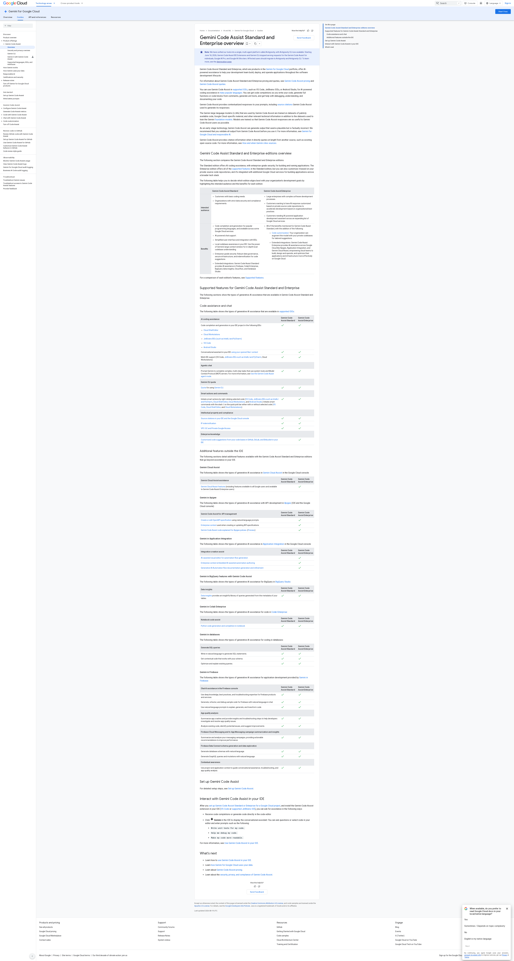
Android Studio (210, 347)
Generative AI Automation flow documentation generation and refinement (232, 568)
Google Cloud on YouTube (406, 940)
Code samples (283, 936)
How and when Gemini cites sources (259, 143)
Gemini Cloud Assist (272, 472)
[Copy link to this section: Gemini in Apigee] (219, 497)
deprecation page (224, 62)
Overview (7, 17)
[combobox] (448, 3)
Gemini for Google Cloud (24, 11)
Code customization (280, 233)
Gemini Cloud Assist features (213, 487)
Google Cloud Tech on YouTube (408, 944)
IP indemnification (208, 423)
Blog (397, 927)
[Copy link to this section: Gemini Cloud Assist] (222, 467)
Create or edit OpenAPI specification (216, 520)
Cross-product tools (70, 3)
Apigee (287, 503)
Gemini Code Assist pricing (297, 81)
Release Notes (164, 936)
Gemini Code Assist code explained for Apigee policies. (224, 530)
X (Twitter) (399, 936)
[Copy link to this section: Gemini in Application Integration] (234, 538)
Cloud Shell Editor (211, 330)
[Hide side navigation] (32, 956)
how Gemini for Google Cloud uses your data (231, 865)
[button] (17, 40)
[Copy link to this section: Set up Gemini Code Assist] (241, 782)
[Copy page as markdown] (255, 43)
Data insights (206, 596)
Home (202, 31)
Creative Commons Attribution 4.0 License (267, 903)
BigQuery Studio (282, 581)
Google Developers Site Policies (237, 906)
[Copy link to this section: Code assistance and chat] (234, 306)
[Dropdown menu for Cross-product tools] (83, 3)
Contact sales (45, 940)
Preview (251, 530)
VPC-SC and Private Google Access (215, 428)
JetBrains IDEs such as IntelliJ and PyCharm (242, 357)
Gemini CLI (218, 388)
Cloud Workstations (212, 334)
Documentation (214, 31)
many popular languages (231, 92)
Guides (20, 17)
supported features (241, 169)
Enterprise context (208, 525)
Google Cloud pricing (47, 931)
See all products (46, 927)
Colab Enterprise (279, 612)
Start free (503, 11)
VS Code (207, 343)
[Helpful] (308, 31)
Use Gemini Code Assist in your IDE (241, 843)
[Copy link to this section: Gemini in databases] (222, 634)
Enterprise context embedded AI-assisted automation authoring (228, 563)
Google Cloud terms (81, 955)
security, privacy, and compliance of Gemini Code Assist (246, 874)
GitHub (279, 927)
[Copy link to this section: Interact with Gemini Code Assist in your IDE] (267, 799)
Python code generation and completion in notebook (223, 626)
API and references (37, 17)
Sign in (508, 3)
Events (398, 931)
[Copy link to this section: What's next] (219, 853)
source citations (284, 104)
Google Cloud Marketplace (50, 936)
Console (471, 3)
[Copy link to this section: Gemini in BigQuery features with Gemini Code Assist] (254, 576)
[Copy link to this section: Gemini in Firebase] (220, 672)
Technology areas (44, 3)
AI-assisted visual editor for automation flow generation (224, 558)
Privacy (56, 955)
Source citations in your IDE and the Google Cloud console (225, 418)
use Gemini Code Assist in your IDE (234, 860)
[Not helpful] (312, 31)
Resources (56, 17)
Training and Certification (287, 944)
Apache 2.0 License (201, 906)
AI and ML (227, 31)
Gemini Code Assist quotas (212, 84)
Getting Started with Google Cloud (291, 931)
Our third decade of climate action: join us (109, 955)
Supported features (254, 277)
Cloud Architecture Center (288, 940)
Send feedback (304, 38)
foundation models (223, 119)
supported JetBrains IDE (243, 809)
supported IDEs (240, 89)
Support (161, 931)
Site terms (66, 955)
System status (164, 940)
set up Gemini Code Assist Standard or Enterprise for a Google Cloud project (244, 805)
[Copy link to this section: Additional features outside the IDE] (246, 451)
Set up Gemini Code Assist (240, 788)
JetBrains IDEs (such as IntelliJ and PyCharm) (223, 339)
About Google (45, 955)
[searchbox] (18, 26)
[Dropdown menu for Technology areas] (55, 3)
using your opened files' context (244, 352)
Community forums (166, 927)
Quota (203, 388)
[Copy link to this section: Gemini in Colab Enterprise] (228, 606)
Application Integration (273, 544)
